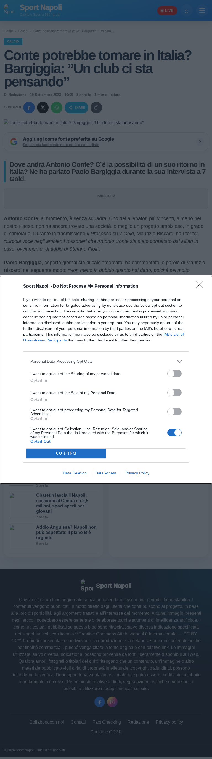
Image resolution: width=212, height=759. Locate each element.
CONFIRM (66, 453)
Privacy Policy (137, 473)
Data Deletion (75, 473)
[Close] (201, 286)
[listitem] (106, 361)
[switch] (174, 373)
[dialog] (106, 379)
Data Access (106, 473)
